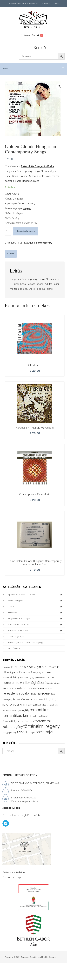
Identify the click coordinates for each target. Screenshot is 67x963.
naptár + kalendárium (18, 624)
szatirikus (36, 716)
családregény (33, 672)
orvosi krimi (18, 704)
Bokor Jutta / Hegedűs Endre (37, 166)
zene (20, 732)
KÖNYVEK (12, 612)
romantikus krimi (17, 715)
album (47, 667)
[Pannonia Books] (33, 20)
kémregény (7, 699)
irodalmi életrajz (53, 683)
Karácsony (44, 688)
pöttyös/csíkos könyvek (12, 711)
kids (34, 694)
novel (5, 704)
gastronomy (24, 677)
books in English (15, 600)
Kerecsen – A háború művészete (35, 427)
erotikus (46, 672)
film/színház (10, 677)
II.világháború (36, 682)
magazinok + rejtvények (19, 618)
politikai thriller (39, 705)
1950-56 (17, 667)
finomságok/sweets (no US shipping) (25, 642)
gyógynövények (38, 677)
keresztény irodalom (17, 693)
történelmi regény (41, 726)
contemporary (44, 242)
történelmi (27, 721)
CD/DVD (12, 606)
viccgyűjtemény (9, 732)
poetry (30, 705)
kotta (53, 694)
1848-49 (6, 667)
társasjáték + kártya (18, 630)
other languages (16, 636)
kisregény (43, 693)
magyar (27, 208)
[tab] (11, 254)
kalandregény (27, 688)
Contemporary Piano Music (34, 494)
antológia (19, 672)
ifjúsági (20, 683)
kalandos (9, 688)
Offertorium (34, 365)
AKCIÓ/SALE (14, 648)
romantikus (39, 709)
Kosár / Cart (30, 35)
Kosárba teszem (25, 231)
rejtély (25, 710)
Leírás (10, 253)
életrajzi (30, 732)
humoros (8, 683)
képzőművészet (22, 699)
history (50, 677)
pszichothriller (52, 705)
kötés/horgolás (37, 699)
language (51, 699)
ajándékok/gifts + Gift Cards (21, 594)
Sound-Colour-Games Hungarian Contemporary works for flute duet (35, 563)
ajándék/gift (32, 667)
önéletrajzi (44, 732)
